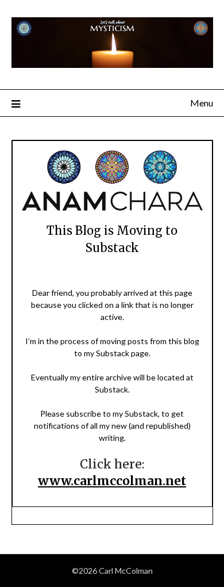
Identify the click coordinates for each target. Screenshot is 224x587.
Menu (201, 102)
